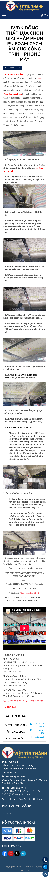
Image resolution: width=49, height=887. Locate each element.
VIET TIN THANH (25, 866)
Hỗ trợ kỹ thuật (35, 700)
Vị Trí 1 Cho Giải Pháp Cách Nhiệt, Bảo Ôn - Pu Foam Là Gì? (16, 725)
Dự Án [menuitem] (8, 813)
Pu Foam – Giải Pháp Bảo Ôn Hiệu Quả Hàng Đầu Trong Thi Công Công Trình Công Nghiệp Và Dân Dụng (16, 738)
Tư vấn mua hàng (15, 700)
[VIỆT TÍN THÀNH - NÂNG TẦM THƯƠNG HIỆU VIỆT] (24, 6)
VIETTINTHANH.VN (29, 593)
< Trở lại (10, 707)
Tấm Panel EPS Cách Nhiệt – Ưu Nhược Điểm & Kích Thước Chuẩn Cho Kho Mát (15, 731)
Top (45, 874)
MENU (4, 15)
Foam (40, 78)
